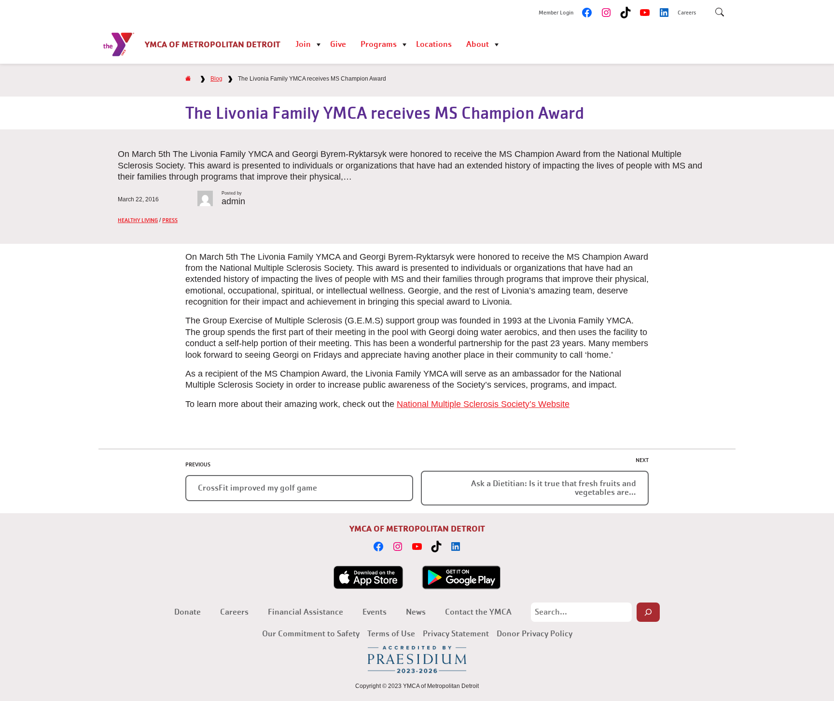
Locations (434, 44)
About (477, 44)
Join (303, 44)
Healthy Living (138, 220)
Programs (379, 44)
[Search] (648, 612)
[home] (188, 78)
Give (338, 44)
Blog (216, 78)
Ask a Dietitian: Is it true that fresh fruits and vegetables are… (553, 488)
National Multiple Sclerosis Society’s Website (483, 404)
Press (170, 220)
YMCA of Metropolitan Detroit (212, 44)
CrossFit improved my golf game (257, 487)
